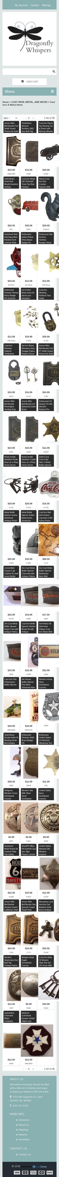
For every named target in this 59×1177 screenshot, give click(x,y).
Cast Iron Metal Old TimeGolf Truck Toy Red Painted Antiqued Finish (29, 184)
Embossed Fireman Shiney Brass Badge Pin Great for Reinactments (11, 295)
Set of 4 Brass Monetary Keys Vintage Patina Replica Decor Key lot (28, 351)
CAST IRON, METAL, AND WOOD (29, 102)
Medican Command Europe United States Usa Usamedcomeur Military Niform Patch (29, 1021)
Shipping (23, 1129)
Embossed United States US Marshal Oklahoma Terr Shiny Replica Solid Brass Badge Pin (45, 743)
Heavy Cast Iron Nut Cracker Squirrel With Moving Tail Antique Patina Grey (45, 187)
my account (21, 5)
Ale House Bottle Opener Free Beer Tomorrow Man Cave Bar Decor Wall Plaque (28, 687)
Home (5, 102)
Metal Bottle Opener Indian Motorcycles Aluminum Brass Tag (28, 517)
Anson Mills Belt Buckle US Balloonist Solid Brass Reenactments (29, 406)
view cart (32, 81)
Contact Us (25, 1154)
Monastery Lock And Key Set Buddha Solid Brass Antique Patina (46, 907)
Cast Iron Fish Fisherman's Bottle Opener (10, 682)
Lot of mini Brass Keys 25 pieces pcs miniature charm (28, 295)
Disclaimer (24, 1139)
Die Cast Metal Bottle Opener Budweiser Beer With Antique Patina (45, 573)
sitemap (46, 5)
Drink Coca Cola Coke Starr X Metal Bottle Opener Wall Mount (45, 462)
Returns (23, 1134)
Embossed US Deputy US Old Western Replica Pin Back (45, 406)
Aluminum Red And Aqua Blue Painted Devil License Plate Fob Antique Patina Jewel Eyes (11, 242)
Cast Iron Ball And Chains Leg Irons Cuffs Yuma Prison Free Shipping (45, 517)
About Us (24, 1124)
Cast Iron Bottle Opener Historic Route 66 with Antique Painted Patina (29, 629)
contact (34, 5)
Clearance (24, 1119)
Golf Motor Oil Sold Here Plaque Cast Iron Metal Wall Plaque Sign (45, 629)
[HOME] (29, 14)
